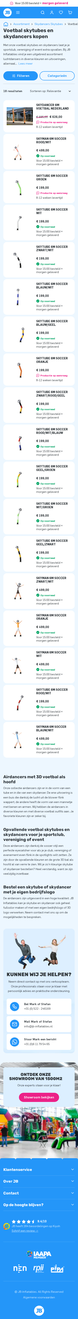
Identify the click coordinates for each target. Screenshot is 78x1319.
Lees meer (26, 63)
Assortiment (21, 24)
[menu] (17, 12)
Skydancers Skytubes (49, 24)
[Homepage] (7, 12)
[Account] (51, 12)
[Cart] (70, 12)
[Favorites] (61, 12)
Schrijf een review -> (25, 1231)
